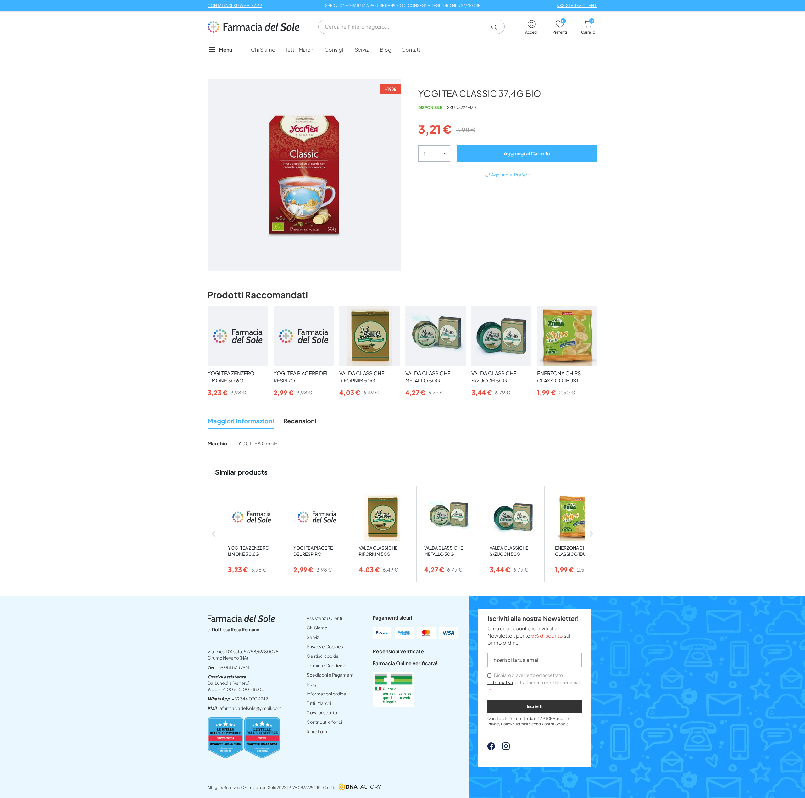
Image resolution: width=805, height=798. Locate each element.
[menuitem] (263, 49)
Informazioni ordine (326, 693)
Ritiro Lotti (317, 731)
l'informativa (500, 682)
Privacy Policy (499, 724)
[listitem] (251, 534)
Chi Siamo (317, 627)
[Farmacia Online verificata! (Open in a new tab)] (393, 704)
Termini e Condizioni (327, 665)
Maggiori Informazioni (241, 421)
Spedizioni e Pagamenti (330, 675)
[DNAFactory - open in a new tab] (360, 787)
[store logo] (257, 27)
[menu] (402, 49)
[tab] (241, 422)
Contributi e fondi (324, 722)
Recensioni (299, 421)
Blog (311, 684)
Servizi (313, 637)
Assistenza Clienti (324, 618)
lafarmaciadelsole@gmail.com (250, 708)
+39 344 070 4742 (250, 698)
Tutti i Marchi (319, 703)
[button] (496, 27)
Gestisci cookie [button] (323, 656)
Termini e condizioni (532, 724)
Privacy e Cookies (325, 646)
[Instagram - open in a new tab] (503, 748)
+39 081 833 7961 (232, 667)
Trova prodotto (322, 712)
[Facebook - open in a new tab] (491, 748)
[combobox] (411, 27)
